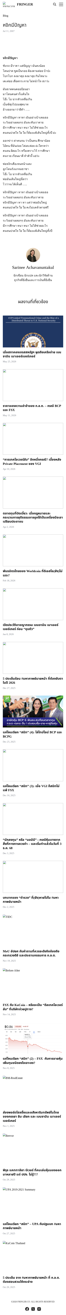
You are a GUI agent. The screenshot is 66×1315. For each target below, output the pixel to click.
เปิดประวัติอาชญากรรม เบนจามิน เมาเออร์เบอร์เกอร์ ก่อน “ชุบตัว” (30, 627)
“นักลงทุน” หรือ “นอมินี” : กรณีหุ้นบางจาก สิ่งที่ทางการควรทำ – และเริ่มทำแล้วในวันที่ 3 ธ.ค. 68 (32, 844)
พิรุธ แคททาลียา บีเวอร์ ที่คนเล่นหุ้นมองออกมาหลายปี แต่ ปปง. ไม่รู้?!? (32, 1172)
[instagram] (39, 1309)
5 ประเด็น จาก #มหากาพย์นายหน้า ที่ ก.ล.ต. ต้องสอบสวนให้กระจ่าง (31, 1279)
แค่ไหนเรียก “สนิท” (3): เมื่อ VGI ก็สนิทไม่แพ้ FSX (31, 788)
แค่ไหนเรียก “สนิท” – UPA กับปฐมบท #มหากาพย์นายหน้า (32, 1226)
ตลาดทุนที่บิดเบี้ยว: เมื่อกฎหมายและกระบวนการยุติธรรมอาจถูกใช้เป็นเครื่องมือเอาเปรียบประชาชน (33, 517)
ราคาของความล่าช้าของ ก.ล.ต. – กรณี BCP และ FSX (32, 408)
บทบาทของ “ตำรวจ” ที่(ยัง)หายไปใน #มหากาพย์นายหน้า (31, 899)
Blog (5, 16)
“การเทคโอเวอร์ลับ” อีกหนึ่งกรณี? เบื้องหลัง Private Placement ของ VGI (32, 461)
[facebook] (27, 1309)
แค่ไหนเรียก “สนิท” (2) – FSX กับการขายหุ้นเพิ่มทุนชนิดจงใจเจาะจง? (33, 1060)
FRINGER (25, 4)
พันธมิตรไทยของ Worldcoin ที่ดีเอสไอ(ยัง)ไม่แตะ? (32, 573)
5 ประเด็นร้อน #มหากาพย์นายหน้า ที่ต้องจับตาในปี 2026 (33, 680)
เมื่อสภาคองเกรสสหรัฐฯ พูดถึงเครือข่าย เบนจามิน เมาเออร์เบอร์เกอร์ (32, 354)
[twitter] (33, 1309)
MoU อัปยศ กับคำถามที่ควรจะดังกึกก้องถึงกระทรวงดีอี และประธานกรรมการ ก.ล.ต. (31, 953)
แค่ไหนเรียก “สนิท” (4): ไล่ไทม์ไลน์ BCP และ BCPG (32, 734)
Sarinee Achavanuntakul (33, 267)
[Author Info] (33, 261)
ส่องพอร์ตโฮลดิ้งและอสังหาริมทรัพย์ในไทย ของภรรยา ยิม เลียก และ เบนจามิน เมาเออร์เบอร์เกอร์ (32, 1116)
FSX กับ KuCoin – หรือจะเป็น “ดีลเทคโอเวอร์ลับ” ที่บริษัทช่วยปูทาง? (33, 1007)
